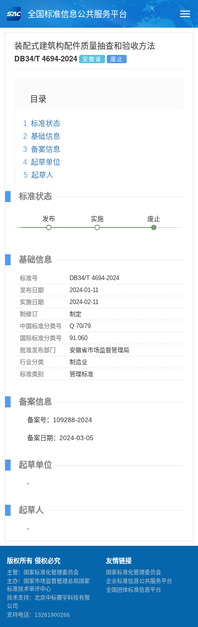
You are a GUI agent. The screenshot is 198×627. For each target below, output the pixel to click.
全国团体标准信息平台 (133, 590)
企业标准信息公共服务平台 (139, 581)
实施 (97, 218)
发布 (48, 218)
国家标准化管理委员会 (133, 572)
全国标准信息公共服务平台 (76, 14)
